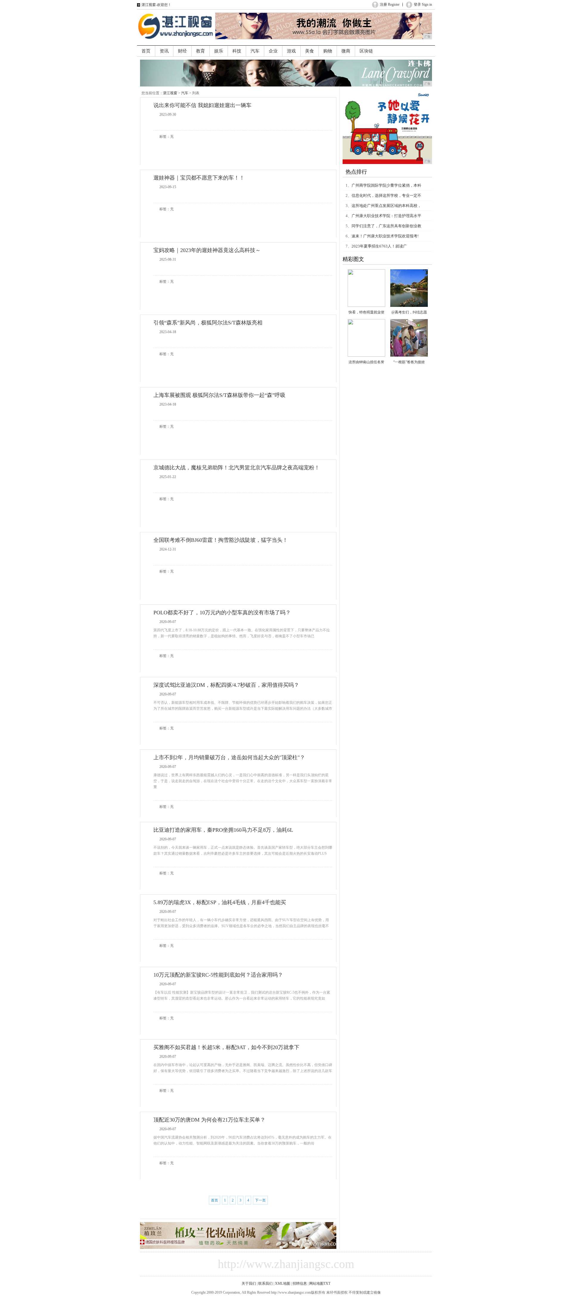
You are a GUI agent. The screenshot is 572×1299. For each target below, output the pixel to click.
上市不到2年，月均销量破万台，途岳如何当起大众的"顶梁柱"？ (229, 757)
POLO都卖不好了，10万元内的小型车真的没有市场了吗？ (222, 613)
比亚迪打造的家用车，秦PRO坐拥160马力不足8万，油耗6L (223, 830)
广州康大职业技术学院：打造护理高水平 (386, 216)
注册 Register (390, 4)
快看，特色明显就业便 (366, 312)
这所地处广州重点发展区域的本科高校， (386, 205)
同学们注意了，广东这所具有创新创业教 (386, 226)
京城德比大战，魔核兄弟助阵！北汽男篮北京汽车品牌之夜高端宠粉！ (236, 468)
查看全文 (269, 123)
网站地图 (316, 1283)
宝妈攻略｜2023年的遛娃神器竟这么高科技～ (207, 250)
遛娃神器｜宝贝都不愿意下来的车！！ (199, 178)
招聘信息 (300, 1283)
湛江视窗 (170, 93)
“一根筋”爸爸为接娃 (409, 362)
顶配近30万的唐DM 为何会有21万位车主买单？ (209, 1120)
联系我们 (265, 1283)
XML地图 (282, 1283)
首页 (214, 1200)
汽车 (184, 93)
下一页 (260, 1200)
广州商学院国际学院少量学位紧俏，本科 (386, 185)
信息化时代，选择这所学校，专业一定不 (386, 195)
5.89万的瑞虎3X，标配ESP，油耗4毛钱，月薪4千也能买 (219, 902)
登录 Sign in (423, 4)
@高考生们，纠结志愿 (409, 312)
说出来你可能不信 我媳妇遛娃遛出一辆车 (202, 105)
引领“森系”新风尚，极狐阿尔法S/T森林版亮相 (207, 323)
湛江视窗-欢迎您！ (156, 5)
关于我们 (249, 1283)
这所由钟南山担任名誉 (366, 362)
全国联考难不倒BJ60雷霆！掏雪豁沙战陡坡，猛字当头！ (220, 540)
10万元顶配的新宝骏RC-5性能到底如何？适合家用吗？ (218, 975)
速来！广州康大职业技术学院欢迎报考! (385, 236)
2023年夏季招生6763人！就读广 (379, 246)
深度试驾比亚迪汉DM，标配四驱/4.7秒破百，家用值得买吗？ (226, 685)
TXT (327, 1283)
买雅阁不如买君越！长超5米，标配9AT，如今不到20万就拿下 (226, 1047)
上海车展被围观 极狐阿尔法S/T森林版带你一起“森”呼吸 (219, 395)
